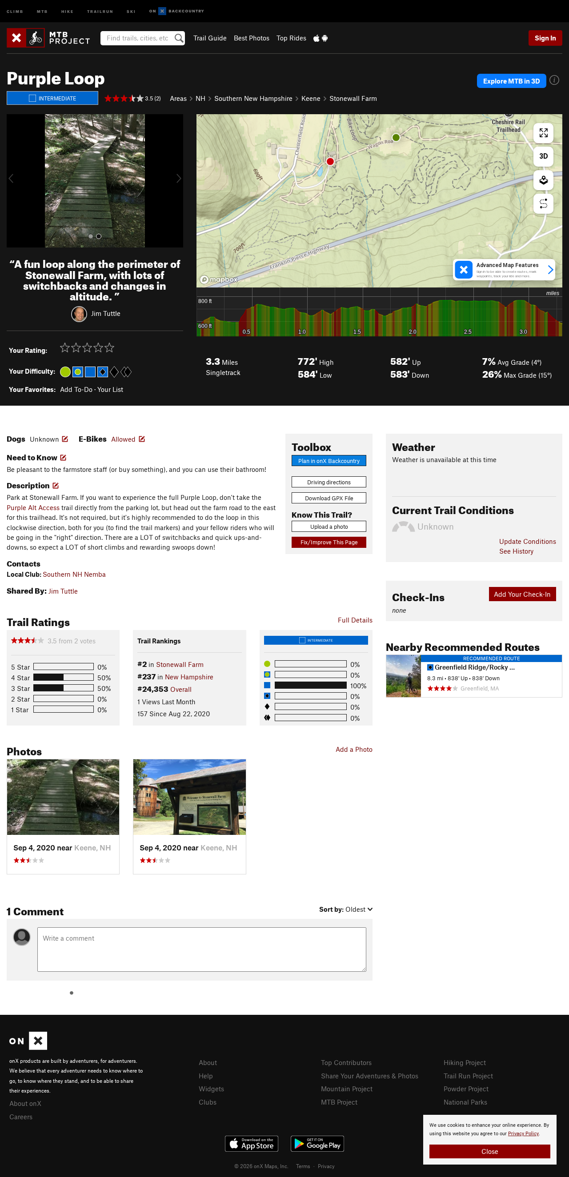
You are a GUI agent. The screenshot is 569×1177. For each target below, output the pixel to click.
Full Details (355, 620)
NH (200, 98)
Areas (178, 98)
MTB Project (339, 1102)
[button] (15, 180)
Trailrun (100, 11)
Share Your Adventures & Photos (369, 1076)
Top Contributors (346, 1062)
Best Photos (251, 38)
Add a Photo (354, 749)
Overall (181, 689)
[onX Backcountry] (177, 11)
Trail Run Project (468, 1076)
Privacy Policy (523, 1134)
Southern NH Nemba (74, 574)
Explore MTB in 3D (511, 81)
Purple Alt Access (33, 507)
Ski (131, 11)
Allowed (123, 439)
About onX (25, 1103)
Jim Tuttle (105, 313)
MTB (42, 11)
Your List (110, 389)
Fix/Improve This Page (329, 542)
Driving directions (329, 482)
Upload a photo (329, 526)
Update (527, 541)
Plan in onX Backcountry (329, 460)
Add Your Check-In (522, 594)
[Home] (53, 38)
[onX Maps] (28, 1047)
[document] (489, 1139)
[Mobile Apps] (320, 38)
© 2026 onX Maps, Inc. (261, 1166)
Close (489, 1151)
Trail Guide (210, 38)
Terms (303, 1166)
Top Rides (291, 38)
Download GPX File (329, 498)
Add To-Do (76, 389)
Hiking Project (465, 1062)
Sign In (545, 38)
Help (206, 1076)
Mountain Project (347, 1089)
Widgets (211, 1089)
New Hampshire (189, 677)
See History (516, 551)
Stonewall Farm (353, 98)
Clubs (207, 1102)
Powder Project (466, 1089)
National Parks (465, 1102)
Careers (20, 1117)
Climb (15, 11)
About (208, 1062)
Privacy (326, 1166)
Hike (67, 11)
